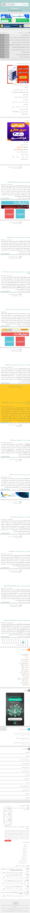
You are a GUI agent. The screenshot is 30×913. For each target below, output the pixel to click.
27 (25, 641)
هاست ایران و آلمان (24, 144)
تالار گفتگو (24, 851)
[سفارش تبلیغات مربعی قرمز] (9, 218)
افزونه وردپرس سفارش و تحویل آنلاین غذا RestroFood (19, 551)
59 (7, 644)
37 (2, 641)
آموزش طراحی (25, 654)
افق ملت (27, 756)
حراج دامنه (27, 794)
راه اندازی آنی (25, 99)
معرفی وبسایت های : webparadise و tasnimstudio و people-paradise (15, 45)
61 (3, 644)
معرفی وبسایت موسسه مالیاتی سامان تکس (21, 42)
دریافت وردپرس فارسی (22, 862)
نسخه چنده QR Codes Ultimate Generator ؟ (20, 47)
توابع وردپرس (24, 855)
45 (11, 642)
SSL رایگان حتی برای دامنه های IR (21, 97)
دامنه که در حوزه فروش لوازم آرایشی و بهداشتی (20, 49)
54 (18, 644)
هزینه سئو (27, 752)
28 (23, 641)
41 (20, 642)
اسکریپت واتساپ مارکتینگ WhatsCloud (22, 738)
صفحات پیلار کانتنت (25, 52)
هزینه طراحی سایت (25, 763)
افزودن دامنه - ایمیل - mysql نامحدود (21, 90)
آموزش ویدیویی (25, 659)
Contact (16, 905)
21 (13, 639)
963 (23, 645)
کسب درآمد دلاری (25, 771)
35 (6, 641)
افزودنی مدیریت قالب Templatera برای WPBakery (20, 440)
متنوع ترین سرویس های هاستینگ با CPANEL (20, 86)
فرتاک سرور (27, 120)
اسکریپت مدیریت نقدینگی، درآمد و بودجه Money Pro (19, 475)
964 (20, 645)
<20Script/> (15, 8)
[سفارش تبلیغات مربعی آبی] (20, 218)
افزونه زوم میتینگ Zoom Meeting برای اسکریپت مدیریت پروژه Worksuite (12, 893)
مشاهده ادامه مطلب (4, 198)
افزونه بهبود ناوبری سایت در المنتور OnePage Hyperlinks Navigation (16, 586)
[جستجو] (4, 4)
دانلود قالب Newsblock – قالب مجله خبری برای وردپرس (13, 886)
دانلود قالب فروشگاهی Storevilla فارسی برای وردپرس (14, 875)
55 (16, 644)
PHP (26, 657)
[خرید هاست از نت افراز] (15, 208)
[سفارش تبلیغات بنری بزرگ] (15, 204)
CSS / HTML (25, 655)
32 (13, 641)
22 (11, 639)
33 (11, 641)
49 (2, 642)
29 (20, 641)
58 (9, 644)
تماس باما (24, 848)
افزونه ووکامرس (10, 184)
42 (18, 642)
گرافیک (27, 684)
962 (26, 645)
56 (14, 644)
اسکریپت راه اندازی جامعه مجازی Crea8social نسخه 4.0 (13, 881)
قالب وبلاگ (26, 676)
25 (3, 639)
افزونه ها (4, 184)
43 (16, 642)
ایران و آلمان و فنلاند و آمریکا (22, 152)
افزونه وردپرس (9, 240)
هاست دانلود (4, 910)
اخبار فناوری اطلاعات (24, 663)
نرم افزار (26, 680)
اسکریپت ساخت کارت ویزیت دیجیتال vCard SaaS (21, 742)
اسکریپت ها (4, 477)
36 (4, 641)
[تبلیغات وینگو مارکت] (15, 725)
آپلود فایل (27, 797)
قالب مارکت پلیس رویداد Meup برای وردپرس (21, 733)
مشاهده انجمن (3, 32)
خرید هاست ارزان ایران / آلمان (23, 63)
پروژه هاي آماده (25, 682)
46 (9, 642)
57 (12, 644)
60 (5, 644)
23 (8, 639)
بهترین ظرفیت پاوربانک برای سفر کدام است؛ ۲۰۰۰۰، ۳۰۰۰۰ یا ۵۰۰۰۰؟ (16, 37)
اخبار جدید (27, 775)
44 (13, 642)
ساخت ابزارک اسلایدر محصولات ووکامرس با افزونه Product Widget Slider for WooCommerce (12, 870)
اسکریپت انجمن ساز (25, 35)
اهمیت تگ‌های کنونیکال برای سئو (22, 54)
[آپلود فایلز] (15, 17)
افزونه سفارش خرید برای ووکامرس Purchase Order (20, 517)
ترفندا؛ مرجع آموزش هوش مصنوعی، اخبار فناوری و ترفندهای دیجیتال (16, 40)
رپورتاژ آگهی (4, 312)
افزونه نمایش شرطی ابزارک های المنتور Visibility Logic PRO (18, 237)
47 (6, 642)
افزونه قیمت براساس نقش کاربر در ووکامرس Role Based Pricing (17, 365)
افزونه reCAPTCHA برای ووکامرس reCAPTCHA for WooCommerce (16, 620)
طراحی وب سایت (25, 910)
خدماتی (9, 477)
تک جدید (27, 782)
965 (18, 645)
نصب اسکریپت (23, 857)
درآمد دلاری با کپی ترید (24, 760)
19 (18, 639)
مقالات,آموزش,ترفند (24, 678)
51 (25, 644)
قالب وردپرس (26, 778)
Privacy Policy (23, 905)
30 (18, 641)
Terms (27, 905)
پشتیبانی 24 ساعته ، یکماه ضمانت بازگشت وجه (20, 103)
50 (27, 644)
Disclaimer (15, 906)
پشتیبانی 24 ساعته (24, 154)
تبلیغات (25, 844)
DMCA (19, 905)
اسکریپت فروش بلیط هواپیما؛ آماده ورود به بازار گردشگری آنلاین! (17, 309)
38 (27, 642)
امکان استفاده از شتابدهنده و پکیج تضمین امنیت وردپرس (20, 108)
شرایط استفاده (23, 859)
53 (20, 644)
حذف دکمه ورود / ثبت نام (24, 57)
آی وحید (19, 910)
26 (27, 641)
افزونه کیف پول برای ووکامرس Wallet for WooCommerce (18, 182)
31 (16, 641)
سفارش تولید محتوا (25, 767)
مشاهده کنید (7, 840)
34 (9, 641)
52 (23, 644)
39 (25, 642)
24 (6, 639)
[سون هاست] (15, 21)
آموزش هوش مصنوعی (24, 786)
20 (15, 639)
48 (4, 642)
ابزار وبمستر (26, 661)
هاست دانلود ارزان (25, 790)
